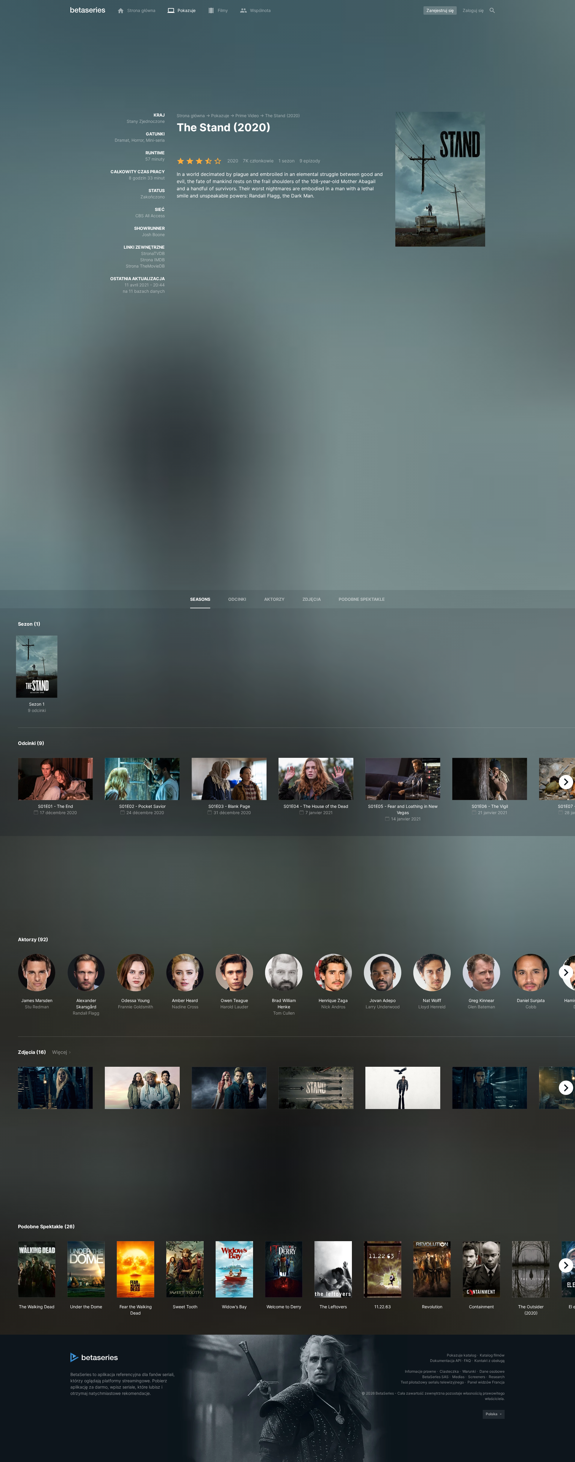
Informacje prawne (420, 1371)
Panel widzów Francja (486, 1382)
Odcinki (237, 599)
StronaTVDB (153, 253)
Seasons (200, 599)
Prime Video (247, 115)
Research (497, 1377)
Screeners (476, 1377)
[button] (36, 988)
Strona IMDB (152, 259)
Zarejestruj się (440, 10)
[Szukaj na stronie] (492, 10)
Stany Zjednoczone (146, 121)
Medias (458, 1377)
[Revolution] (432, 1269)
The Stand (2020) (282, 115)
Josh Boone (153, 234)
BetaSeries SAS (435, 1377)
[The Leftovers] (333, 1269)
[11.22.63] (382, 1269)
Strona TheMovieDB (145, 265)
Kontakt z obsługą (489, 1360)
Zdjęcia (311, 599)
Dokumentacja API (445, 1360)
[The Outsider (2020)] (531, 1269)
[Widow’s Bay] (234, 1269)
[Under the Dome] (86, 1269)
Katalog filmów (492, 1355)
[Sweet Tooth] (185, 1269)
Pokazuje (220, 115)
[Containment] (481, 1269)
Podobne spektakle (362, 599)
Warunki (469, 1371)
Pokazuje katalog (461, 1355)
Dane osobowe (492, 1371)
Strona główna (191, 115)
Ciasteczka (449, 1371)
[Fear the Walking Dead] (135, 1269)
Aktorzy (274, 599)
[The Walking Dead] (36, 1269)
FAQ (467, 1360)
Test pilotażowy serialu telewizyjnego (432, 1382)
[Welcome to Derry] (283, 1269)
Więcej (59, 1052)
